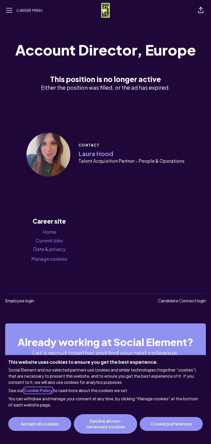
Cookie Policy (38, 390)
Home (49, 232)
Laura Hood (95, 153)
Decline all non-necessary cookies (105, 423)
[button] (201, 10)
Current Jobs (49, 240)
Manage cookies (49, 259)
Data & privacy (49, 249)
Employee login (19, 300)
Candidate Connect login (182, 300)
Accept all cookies (40, 424)
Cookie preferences (171, 424)
